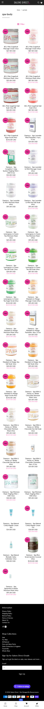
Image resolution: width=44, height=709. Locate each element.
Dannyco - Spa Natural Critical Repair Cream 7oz (33, 525)
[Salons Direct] (22, 2)
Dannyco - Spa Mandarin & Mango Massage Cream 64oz (33, 299)
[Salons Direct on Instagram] (6, 627)
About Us (5, 620)
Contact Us (6, 622)
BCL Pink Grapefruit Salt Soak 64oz (32, 107)
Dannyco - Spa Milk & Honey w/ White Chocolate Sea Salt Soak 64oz (11, 461)
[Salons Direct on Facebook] (3, 627)
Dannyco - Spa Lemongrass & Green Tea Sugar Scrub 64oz (11, 299)
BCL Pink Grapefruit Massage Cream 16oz (11, 48)
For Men (5, 640)
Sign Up (22, 674)
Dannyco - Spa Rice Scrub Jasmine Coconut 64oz (33, 557)
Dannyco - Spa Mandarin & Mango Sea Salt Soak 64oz (33, 362)
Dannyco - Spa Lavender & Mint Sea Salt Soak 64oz (32, 202)
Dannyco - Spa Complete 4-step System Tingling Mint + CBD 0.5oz (11, 170)
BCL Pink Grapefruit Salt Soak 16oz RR (11, 107)
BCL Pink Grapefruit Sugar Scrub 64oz (11, 136)
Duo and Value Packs (9, 644)
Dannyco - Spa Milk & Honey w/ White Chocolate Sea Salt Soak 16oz (33, 428)
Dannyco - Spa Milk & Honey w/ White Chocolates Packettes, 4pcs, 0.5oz (33, 461)
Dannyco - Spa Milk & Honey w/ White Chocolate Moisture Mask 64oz (11, 428)
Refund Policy (6, 616)
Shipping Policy (7, 613)
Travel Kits (5, 649)
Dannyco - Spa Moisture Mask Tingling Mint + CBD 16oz (11, 494)
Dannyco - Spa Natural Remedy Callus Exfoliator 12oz (11, 557)
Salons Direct (15, 692)
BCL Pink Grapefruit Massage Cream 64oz (33, 48)
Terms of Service (7, 618)
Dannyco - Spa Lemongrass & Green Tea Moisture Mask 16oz (11, 235)
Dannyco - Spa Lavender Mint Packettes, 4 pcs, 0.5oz (32, 137)
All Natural (5, 642)
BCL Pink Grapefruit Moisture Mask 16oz (11, 77)
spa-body (24, 10)
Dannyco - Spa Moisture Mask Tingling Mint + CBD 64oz (32, 494)
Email (4, 663)
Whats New (6, 651)
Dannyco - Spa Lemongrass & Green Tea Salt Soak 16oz (11, 267)
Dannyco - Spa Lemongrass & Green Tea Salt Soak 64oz (33, 267)
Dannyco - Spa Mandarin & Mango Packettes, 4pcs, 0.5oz (33, 330)
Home (18, 10)
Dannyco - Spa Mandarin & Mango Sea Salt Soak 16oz (11, 362)
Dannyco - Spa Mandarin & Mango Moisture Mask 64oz (11, 330)
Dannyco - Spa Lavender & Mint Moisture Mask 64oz (11, 202)
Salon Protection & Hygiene (11, 646)
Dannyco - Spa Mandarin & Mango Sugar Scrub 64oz (11, 393)
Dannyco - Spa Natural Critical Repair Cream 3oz (11, 525)
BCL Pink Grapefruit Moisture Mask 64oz (33, 77)
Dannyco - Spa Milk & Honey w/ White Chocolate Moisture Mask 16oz (33, 394)
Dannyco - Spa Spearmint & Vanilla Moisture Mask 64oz (11, 588)
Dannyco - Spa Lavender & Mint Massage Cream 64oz (32, 169)
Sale (3, 637)
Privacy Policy (6, 611)
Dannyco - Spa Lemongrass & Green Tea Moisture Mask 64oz (33, 235)
